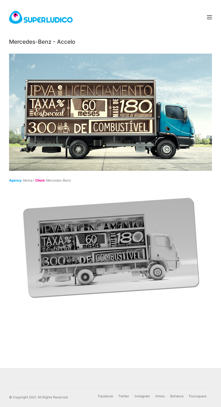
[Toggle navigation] (209, 17)
